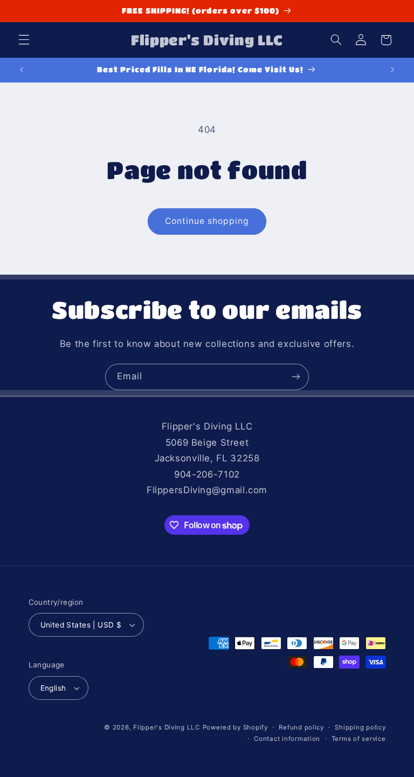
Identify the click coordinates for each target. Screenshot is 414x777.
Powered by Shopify (235, 727)
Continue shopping (207, 221)
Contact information (287, 738)
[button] (23, 40)
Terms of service (359, 738)
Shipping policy (360, 727)
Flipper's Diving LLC (166, 727)
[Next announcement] (392, 69)
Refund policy (301, 727)
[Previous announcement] (21, 69)
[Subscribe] (296, 377)
